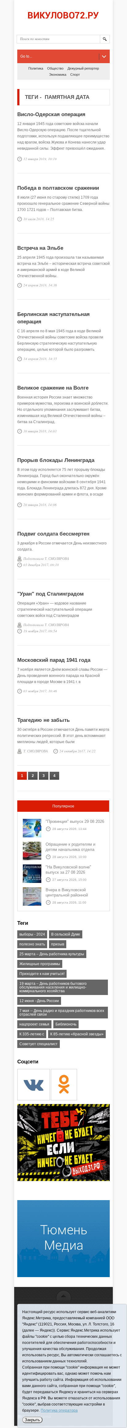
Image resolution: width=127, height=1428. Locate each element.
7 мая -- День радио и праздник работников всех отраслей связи (61, 1013)
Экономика (57, 74)
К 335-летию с (31, 1034)
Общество (55, 68)
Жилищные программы (39, 964)
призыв (57, 944)
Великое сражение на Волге (52, 388)
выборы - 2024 (32, 934)
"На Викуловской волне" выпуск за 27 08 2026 (68, 870)
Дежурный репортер (83, 68)
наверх (64, 1295)
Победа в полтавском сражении (58, 188)
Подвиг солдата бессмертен (53, 534)
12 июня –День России (39, 1001)
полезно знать (32, 944)
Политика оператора (59, 1410)
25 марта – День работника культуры (51, 954)
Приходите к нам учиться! (41, 974)
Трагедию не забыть (43, 720)
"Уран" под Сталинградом (50, 594)
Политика (35, 68)
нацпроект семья (34, 1024)
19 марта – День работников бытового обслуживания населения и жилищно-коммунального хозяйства (53, 987)
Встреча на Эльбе (40, 248)
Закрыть (32, 1420)
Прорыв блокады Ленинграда (55, 460)
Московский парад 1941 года (53, 660)
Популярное (63, 806)
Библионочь (65, 1024)
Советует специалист (38, 1044)
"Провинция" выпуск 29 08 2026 (75, 821)
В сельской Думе (65, 934)
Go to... (26, 56)
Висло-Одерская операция (51, 114)
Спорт (75, 74)
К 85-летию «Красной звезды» (77, 1034)
